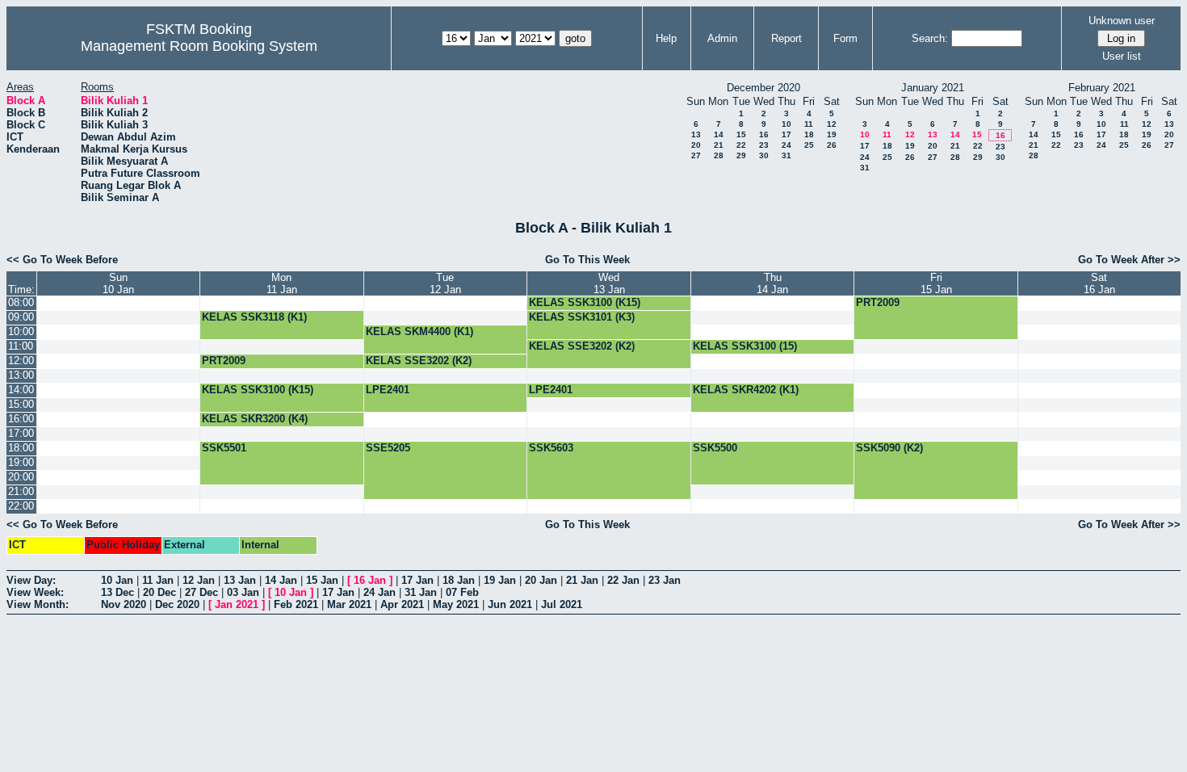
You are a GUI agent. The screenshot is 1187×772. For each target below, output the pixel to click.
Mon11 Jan (281, 283)
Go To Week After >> (1129, 260)
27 (696, 155)
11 (808, 124)
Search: (930, 38)
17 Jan (417, 580)
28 (719, 155)
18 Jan (459, 580)
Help (666, 38)
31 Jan (421, 592)
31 (786, 155)
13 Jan (240, 580)
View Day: (31, 580)
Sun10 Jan (118, 283)
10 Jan (117, 580)
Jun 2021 (510, 604)
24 (786, 145)
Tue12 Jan (445, 283)
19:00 (21, 462)
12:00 (21, 361)
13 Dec (117, 592)
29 (741, 155)
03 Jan (243, 592)
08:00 (21, 302)
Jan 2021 (236, 604)
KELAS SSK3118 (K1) (254, 317)
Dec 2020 (177, 604)
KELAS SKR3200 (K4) (255, 419)
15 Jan (322, 580)
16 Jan (370, 580)
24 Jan (379, 592)
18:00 (21, 448)
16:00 (21, 419)
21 (719, 145)
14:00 (21, 390)
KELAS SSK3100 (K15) (584, 302)
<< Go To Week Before (62, 260)
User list (1121, 56)
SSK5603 (551, 448)
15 (741, 134)
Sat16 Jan (1099, 283)
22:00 (21, 506)
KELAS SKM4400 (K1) (419, 331)
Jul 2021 (561, 604)
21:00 (21, 491)
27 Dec (201, 592)
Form (845, 38)
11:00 (20, 346)
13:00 (21, 375)
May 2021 (456, 604)
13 (696, 134)
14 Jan (281, 580)
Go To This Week (587, 260)
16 (764, 134)
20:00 (21, 477)
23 (764, 145)
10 (786, 124)
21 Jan (582, 580)
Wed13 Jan (609, 283)
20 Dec (159, 592)
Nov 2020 (123, 604)
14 (719, 134)
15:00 (21, 404)
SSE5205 (388, 448)
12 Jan (198, 580)
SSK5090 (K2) (889, 448)
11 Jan (158, 580)
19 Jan (500, 580)
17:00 (21, 433)
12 (832, 124)
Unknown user (1121, 21)
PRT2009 (878, 302)
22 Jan (623, 580)
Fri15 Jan (936, 283)
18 (809, 134)
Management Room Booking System (199, 46)
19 (832, 134)
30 (764, 155)
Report (786, 38)
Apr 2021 (402, 604)
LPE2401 (387, 390)
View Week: (35, 592)
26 (832, 145)
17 (786, 134)
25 (809, 145)
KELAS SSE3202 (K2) (582, 346)
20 (696, 145)
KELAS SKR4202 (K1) (746, 390)
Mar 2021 (349, 604)
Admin (722, 38)
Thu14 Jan (772, 283)
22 (741, 145)
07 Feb (462, 592)
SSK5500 (715, 448)
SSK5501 (224, 448)
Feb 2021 (296, 604)
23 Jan (664, 580)
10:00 (21, 331)
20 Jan (541, 580)
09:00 (21, 317)
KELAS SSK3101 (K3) (582, 317)
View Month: (37, 604)
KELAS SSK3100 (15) (745, 346)
